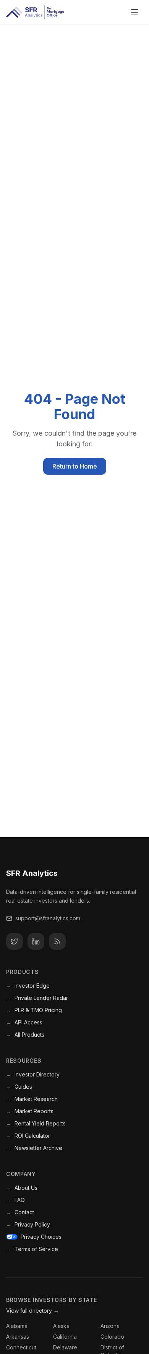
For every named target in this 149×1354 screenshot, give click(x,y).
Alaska (61, 1326)
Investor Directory (33, 1074)
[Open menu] (134, 12)
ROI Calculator (28, 1135)
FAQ (15, 1200)
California (65, 1336)
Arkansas (17, 1336)
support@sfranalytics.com (47, 918)
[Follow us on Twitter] (14, 941)
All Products (25, 1034)
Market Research (32, 1099)
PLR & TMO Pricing (34, 1010)
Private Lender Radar (37, 998)
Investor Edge (28, 985)
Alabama (17, 1326)
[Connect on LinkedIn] (36, 941)
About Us (21, 1187)
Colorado (112, 1336)
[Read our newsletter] (57, 941)
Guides (19, 1086)
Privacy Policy (28, 1224)
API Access (24, 1022)
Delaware (65, 1347)
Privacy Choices (41, 1236)
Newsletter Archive (34, 1148)
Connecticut (21, 1347)
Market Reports (29, 1111)
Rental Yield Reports (36, 1123)
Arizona (110, 1326)
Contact (20, 1212)
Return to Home (74, 466)
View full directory (32, 1310)
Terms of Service (32, 1249)
